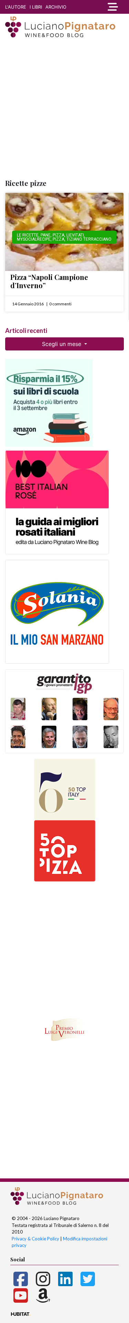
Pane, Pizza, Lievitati (62, 235)
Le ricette (28, 235)
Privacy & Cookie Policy (35, 1238)
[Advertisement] (64, 109)
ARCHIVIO (55, 7)
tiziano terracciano (88, 239)
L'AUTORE (15, 7)
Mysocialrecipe (34, 239)
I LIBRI (36, 7)
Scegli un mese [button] (62, 343)
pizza (58, 239)
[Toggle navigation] (113, 7)
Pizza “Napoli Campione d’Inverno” (49, 281)
